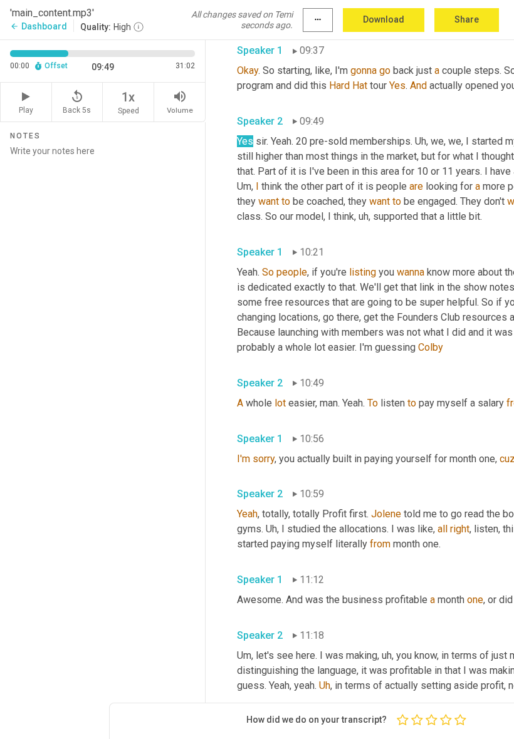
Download (383, 19)
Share (466, 19)
